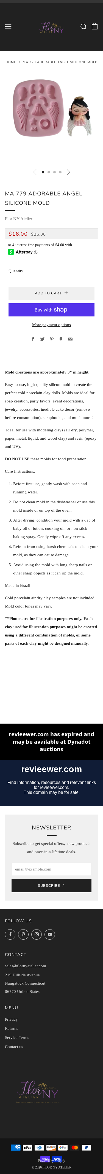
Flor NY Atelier (18, 218)
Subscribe (49, 885)
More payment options (51, 325)
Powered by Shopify (51, 1161)
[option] (51, 117)
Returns (11, 1028)
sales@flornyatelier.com (25, 966)
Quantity (16, 271)
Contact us (14, 1046)
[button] (43, 172)
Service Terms (17, 1037)
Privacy (11, 1019)
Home (10, 62)
